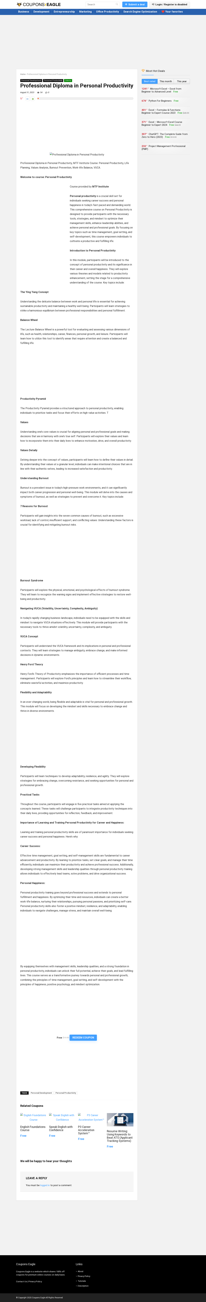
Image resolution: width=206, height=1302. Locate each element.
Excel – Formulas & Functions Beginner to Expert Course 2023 (161, 111)
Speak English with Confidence (61, 1128)
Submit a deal (136, 4)
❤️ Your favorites (172, 11)
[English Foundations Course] (33, 1115)
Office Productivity (107, 11)
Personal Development (31, 80)
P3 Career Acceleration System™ (86, 1130)
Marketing (85, 11)
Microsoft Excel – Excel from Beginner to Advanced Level (161, 90)
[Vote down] (27, 99)
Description (83, 1286)
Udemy (68, 80)
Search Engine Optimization (140, 11)
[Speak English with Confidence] (62, 1115)
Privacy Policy (35, 1281)
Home (22, 74)
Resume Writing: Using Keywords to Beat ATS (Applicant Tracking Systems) (120, 1136)
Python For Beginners (160, 100)
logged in (45, 1185)
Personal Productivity (53, 80)
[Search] (117, 4)
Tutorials (82, 1281)
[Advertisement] (103, 40)
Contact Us (21, 1281)
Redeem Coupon (83, 1037)
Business (23, 11)
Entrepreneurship (64, 11)
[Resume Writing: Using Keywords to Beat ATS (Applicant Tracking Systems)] (120, 1115)
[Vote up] (33, 99)
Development (41, 11)
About (80, 1271)
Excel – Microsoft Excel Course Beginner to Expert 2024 (162, 123)
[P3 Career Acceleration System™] (91, 1115)
